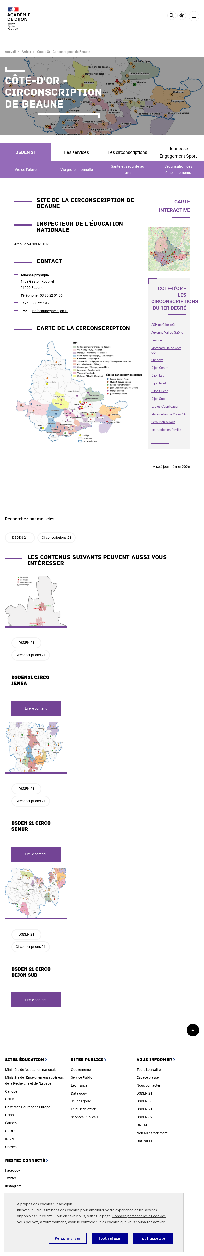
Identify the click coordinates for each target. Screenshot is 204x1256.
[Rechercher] (171, 16)
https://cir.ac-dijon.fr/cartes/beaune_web (169, 233)
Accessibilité (181, 15)
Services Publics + (84, 1117)
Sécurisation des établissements (178, 169)
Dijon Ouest (159, 391)
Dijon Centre (159, 367)
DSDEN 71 (144, 1109)
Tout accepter (153, 1238)
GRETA (142, 1125)
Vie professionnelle (76, 169)
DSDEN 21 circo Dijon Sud (31, 972)
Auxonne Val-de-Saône (167, 332)
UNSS (9, 1115)
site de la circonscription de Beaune (85, 203)
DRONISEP (145, 1140)
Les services (76, 152)
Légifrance (79, 1085)
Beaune (156, 340)
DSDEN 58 (144, 1101)
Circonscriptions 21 (56, 537)
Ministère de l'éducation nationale (30, 1069)
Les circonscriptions (127, 152)
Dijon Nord (158, 383)
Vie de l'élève (26, 169)
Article (26, 51)
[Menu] (194, 16)
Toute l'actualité (149, 1069)
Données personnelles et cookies (139, 1216)
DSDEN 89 (144, 1117)
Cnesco (11, 1146)
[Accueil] (18, 18)
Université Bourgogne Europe (27, 1107)
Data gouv (79, 1093)
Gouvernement (82, 1069)
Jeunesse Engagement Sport (178, 152)
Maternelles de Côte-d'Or (168, 414)
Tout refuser (110, 1238)
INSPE (10, 1138)
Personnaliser (67, 1238)
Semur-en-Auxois (163, 422)
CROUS (10, 1131)
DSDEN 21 (25, 152)
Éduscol (11, 1123)
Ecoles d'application (165, 406)
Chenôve (157, 360)
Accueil (10, 51)
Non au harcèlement (152, 1133)
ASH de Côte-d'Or (163, 324)
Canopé (11, 1091)
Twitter (10, 1178)
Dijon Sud (158, 398)
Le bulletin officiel (84, 1109)
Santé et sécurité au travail (127, 169)
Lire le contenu (36, 708)
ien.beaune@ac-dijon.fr (50, 310)
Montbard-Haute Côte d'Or (166, 350)
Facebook (12, 1170)
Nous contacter (148, 1085)
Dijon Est (157, 375)
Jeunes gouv (81, 1101)
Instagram (13, 1186)
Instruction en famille (166, 429)
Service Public (81, 1077)
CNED (9, 1099)
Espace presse (148, 1077)
